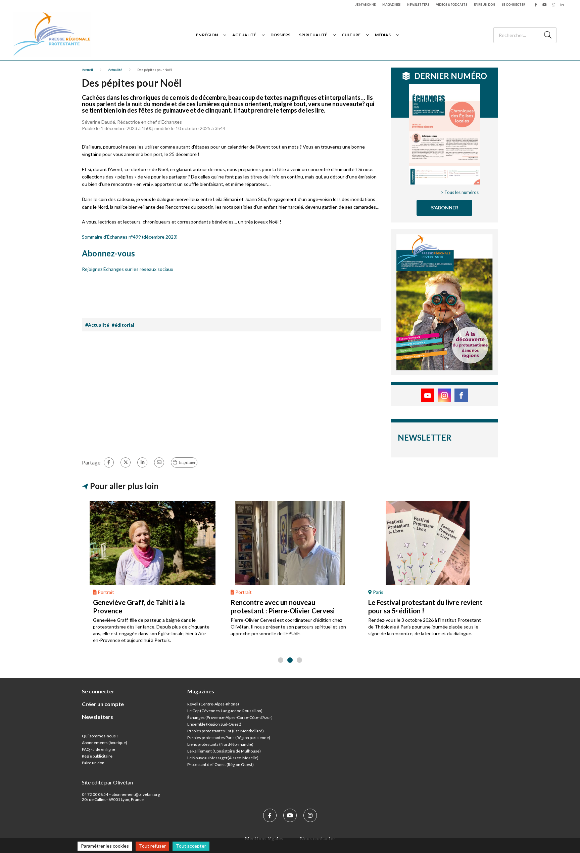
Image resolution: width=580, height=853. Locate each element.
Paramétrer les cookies (105, 846)
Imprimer (187, 462)
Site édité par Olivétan (107, 782)
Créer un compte (103, 704)
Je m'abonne (365, 4)
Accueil (87, 70)
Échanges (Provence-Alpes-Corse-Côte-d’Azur (229, 717)
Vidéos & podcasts (451, 4)
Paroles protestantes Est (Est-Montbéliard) (225, 730)
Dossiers (280, 34)
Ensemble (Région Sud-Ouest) (214, 724)
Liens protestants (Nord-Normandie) (220, 744)
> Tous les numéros (460, 192)
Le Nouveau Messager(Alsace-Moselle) (222, 757)
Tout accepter (191, 846)
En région (207, 34)
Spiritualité (313, 34)
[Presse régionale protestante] (52, 34)
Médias (383, 34)
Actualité (244, 34)
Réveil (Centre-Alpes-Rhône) (213, 703)
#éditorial (123, 325)
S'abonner (444, 207)
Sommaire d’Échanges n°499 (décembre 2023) (130, 237)
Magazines (391, 4)
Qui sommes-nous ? (100, 735)
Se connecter (513, 4)
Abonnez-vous (108, 253)
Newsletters (418, 4)
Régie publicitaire (97, 756)
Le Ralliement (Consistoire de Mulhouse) (224, 751)
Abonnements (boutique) (104, 742)
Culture (351, 34)
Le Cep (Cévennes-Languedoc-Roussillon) (224, 710)
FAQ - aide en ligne (98, 749)
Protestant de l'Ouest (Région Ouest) (220, 764)
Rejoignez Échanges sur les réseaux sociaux (127, 269)
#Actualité (97, 325)
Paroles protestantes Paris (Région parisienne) (228, 737)
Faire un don (484, 4)
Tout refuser (152, 846)
